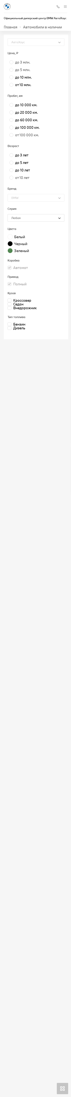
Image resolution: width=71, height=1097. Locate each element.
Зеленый (21, 250)
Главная (10, 27)
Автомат (20, 268)
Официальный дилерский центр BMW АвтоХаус (35, 18)
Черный (20, 244)
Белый (19, 237)
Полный (20, 284)
